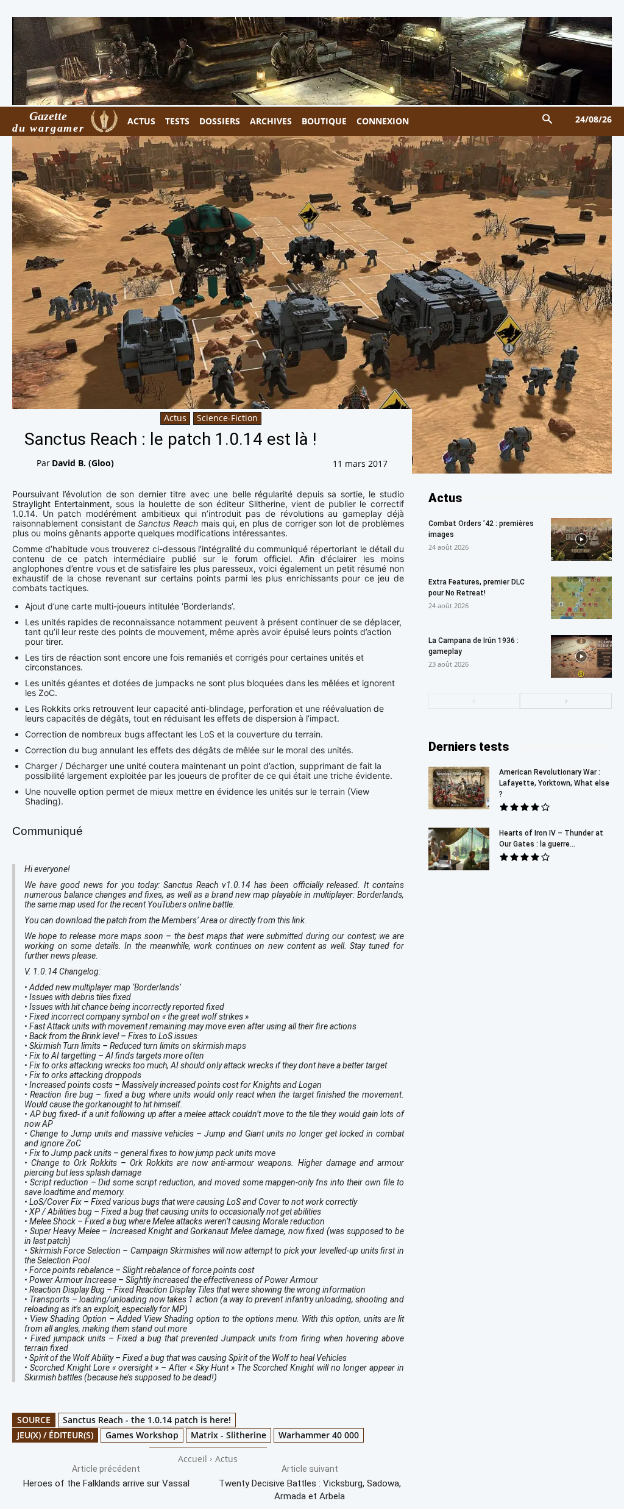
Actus (175, 418)
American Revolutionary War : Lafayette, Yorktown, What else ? (554, 783)
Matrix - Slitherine (228, 1435)
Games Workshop (142, 1435)
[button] (547, 120)
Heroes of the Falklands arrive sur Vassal (106, 1483)
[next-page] (566, 701)
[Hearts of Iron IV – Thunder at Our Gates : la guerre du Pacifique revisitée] (458, 849)
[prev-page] (474, 701)
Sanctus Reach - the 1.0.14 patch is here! (147, 1420)
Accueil (192, 1459)
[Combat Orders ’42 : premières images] (581, 539)
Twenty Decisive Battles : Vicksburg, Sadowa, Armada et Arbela (310, 1490)
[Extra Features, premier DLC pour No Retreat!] (581, 598)
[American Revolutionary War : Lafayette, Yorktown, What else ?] (458, 788)
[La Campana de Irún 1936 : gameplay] (581, 656)
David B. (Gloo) (83, 463)
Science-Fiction (227, 418)
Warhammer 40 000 (318, 1435)
